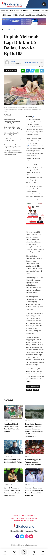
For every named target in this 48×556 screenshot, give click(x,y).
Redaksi (16, 516)
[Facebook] (17, 536)
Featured (12, 30)
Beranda (5, 30)
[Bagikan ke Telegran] (42, 71)
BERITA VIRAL (34, 10)
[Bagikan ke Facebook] (27, 71)
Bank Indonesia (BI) (33, 386)
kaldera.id (36, 117)
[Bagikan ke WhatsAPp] (37, 71)
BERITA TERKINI (16, 10)
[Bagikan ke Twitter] (32, 71)
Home (4, 554)
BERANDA (4, 10)
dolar (29, 389)
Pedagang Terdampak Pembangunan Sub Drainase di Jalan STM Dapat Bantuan (12, 121)
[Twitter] (21, 536)
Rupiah (36, 389)
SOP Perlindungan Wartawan (24, 518)
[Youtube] (31, 536)
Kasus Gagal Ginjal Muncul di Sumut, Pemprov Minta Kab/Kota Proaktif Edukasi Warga (13, 152)
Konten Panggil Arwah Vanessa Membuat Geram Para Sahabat (34, 462)
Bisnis (25, 10)
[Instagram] (26, 536)
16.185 (30, 146)
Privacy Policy (28, 516)
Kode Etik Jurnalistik (24, 520)
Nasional (35, 62)
